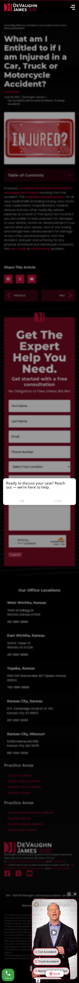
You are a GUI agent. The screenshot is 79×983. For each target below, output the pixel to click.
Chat (58, 501)
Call (21, 501)
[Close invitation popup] (72, 482)
